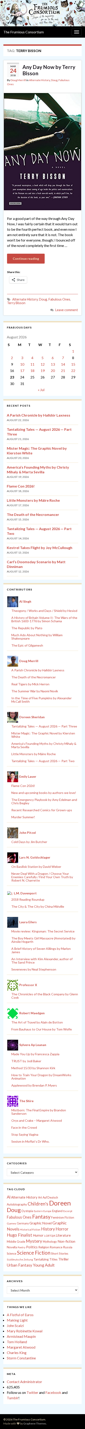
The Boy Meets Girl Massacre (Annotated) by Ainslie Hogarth (43, 940)
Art (40, 1197)
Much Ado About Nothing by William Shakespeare (37, 636)
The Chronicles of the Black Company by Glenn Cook (44, 995)
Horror (62, 1228)
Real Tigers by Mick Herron (30, 684)
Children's (38, 1203)
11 (32, 364)
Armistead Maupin (21, 1336)
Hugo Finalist (19, 1235)
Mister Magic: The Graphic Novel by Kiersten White (43, 734)
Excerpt (67, 1211)
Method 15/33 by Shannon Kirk (33, 1068)
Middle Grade (16, 1241)
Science (11, 1253)
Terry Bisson (16, 303)
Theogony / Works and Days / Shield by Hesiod (44, 611)
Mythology (50, 1241)
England (57, 1211)
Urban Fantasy (19, 1265)
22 (73, 370)
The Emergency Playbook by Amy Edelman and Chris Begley (44, 801)
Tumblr (12, 1398)
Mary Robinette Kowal (24, 1331)
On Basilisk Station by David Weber (36, 866)
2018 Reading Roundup (27, 899)
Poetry (21, 1247)
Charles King (17, 1352)
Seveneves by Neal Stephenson (33, 969)
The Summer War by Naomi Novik (34, 691)
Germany (23, 1223)
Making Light (17, 1320)
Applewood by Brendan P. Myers (34, 1085)
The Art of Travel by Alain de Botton (37, 1022)
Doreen (60, 1203)
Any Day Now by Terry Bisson (48, 70)
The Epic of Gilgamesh (27, 645)
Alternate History (39, 80)
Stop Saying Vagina (24, 1134)
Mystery (34, 1241)
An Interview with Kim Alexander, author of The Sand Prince (42, 960)
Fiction (69, 1217)
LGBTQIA (49, 1235)
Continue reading (26, 258)
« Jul (41, 389)
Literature (63, 1235)
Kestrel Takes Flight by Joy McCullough (39, 547)
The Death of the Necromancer (33, 514)
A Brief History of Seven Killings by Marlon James (41, 950)
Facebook (53, 1392)
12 (43, 364)
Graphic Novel (40, 1223)
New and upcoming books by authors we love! (43, 793)
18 (32, 370)
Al (8, 1196)
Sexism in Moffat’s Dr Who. (30, 1141)
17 (22, 370)
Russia (67, 1247)
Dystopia (27, 1211)
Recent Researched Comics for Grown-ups (41, 810)
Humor (38, 1235)
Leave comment (66, 310)
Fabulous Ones (59, 299)
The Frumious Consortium (23, 32)
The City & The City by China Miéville (37, 906)
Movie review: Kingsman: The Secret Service (43, 931)
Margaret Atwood (21, 1347)
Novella (12, 1247)
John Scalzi (15, 1325)
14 (63, 364)
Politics (32, 1247)
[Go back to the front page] (42, 13)
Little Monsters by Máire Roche (33, 500)
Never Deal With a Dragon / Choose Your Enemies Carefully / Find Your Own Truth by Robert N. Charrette (42, 877)
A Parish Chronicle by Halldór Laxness (38, 415)
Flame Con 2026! (21, 486)
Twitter (32, 1392)
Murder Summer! (23, 817)
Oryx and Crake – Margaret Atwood (36, 1120)
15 (73, 364)
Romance (56, 1247)
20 (53, 370)
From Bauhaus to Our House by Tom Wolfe (41, 1029)
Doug (54, 80)
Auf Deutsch (50, 1197)
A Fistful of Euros (20, 1315)
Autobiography (17, 1204)
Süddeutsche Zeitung (20, 1259)
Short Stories (59, 1253)
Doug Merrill (18, 80)
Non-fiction (66, 1241)
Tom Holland (17, 1342)
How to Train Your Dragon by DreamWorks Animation (41, 1076)
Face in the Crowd (24, 1127)
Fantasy (41, 1216)
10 (22, 364)
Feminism (57, 1217)
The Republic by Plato (26, 628)
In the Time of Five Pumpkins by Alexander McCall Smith (41, 699)
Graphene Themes (34, 1423)
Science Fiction (33, 1253)
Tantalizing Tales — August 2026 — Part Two (43, 761)
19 (43, 370)
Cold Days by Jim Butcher (29, 842)
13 (53, 364)
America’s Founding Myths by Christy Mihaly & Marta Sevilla (43, 745)
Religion (43, 1247)
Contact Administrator (24, 1381)
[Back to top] (74, 1418)
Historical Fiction (30, 1229)
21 (63, 370)
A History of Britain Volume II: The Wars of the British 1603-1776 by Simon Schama (44, 619)
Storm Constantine (21, 1358)
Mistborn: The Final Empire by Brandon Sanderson (38, 1111)
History (48, 1228)
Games (11, 1223)
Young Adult (44, 1265)
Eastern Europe (42, 1211)
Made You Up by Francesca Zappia (35, 1054)
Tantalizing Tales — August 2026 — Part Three (44, 726)
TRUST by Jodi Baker (26, 1061)
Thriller (63, 1259)
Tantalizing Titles (46, 1259)
